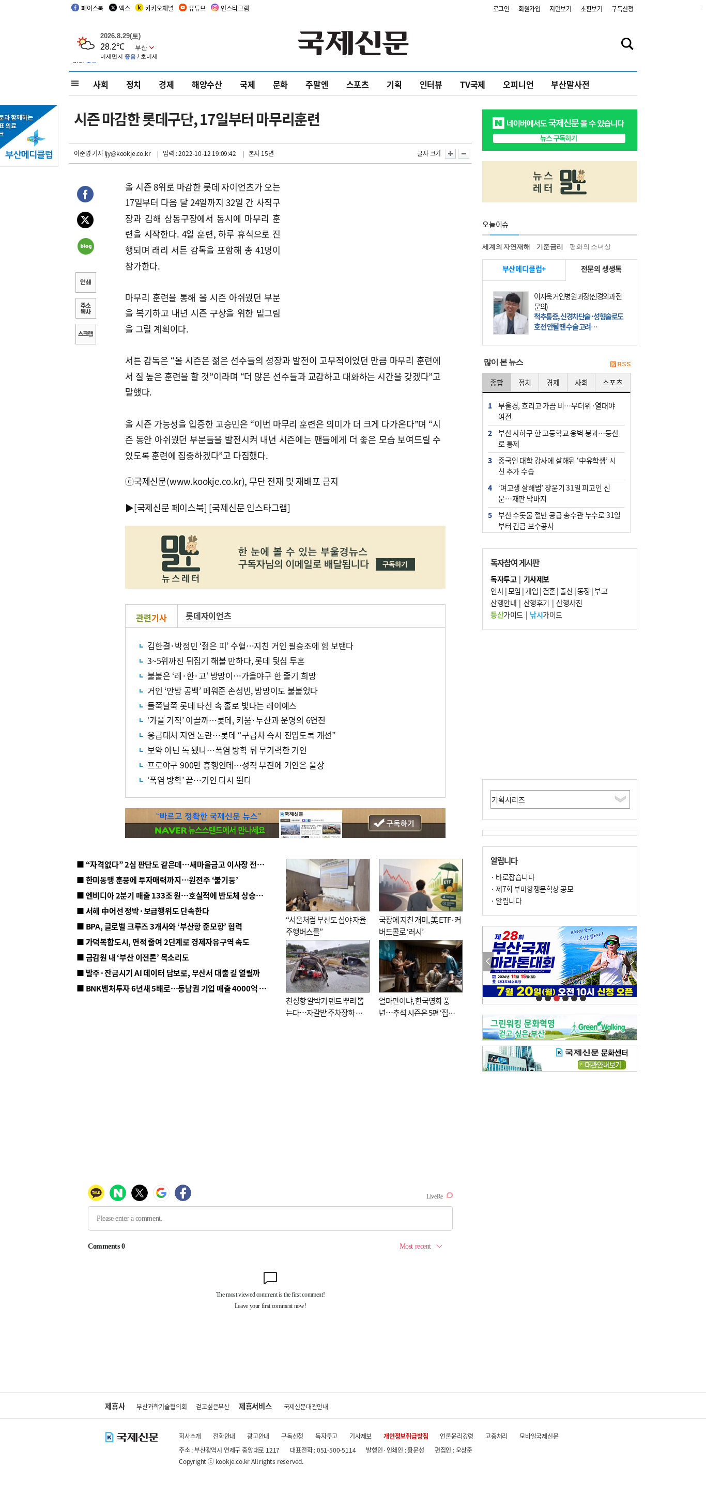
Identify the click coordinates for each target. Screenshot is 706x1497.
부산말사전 (570, 84)
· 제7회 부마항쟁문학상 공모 (531, 889)
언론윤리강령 (456, 1435)
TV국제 (472, 84)
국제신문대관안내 (306, 1406)
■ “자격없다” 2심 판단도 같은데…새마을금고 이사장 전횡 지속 (178, 864)
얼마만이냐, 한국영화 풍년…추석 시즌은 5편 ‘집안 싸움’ (417, 1012)
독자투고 (326, 1435)
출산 (566, 591)
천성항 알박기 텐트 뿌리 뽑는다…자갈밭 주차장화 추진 (325, 1012)
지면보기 (560, 8)
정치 (134, 84)
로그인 (501, 8)
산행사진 (569, 602)
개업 (531, 591)
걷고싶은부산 (212, 1406)
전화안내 (224, 1435)
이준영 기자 (88, 153)
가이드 (506, 614)
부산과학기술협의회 (161, 1406)
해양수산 (207, 84)
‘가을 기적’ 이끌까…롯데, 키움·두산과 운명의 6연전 (236, 720)
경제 (166, 84)
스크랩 (85, 335)
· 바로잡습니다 (512, 877)
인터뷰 (431, 84)
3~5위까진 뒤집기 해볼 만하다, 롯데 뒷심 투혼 (226, 660)
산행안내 (503, 602)
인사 (496, 591)
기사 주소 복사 (85, 309)
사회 (101, 84)
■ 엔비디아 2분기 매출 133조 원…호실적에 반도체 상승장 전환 (177, 895)
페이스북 (92, 8)
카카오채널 (159, 8)
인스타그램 (235, 8)
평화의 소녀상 (590, 246)
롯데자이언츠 (209, 615)
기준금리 (549, 246)
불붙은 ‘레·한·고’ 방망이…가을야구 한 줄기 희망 (231, 675)
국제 (247, 84)
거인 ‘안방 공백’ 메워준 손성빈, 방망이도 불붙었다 (232, 690)
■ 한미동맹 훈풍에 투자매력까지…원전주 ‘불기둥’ (157, 879)
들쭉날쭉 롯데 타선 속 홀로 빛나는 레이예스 (222, 705)
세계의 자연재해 (506, 246)
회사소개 (190, 1435)
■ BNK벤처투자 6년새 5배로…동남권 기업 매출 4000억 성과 (174, 988)
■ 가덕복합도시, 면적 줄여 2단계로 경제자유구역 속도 (163, 941)
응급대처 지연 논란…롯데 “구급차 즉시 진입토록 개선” (241, 735)
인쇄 (85, 283)
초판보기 (591, 8)
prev (488, 961)
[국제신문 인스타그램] (249, 507)
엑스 (124, 8)
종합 (496, 382)
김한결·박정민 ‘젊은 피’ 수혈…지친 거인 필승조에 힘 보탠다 (250, 645)
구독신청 (622, 8)
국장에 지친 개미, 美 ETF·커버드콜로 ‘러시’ (420, 925)
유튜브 (197, 8)
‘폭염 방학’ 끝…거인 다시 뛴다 (199, 780)
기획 (394, 84)
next (631, 961)
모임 (514, 591)
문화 (280, 84)
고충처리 (496, 1435)
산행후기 (536, 602)
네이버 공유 (85, 247)
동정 (583, 591)
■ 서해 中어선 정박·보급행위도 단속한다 (142, 910)
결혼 (549, 591)
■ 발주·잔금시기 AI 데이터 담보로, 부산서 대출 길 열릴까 (168, 972)
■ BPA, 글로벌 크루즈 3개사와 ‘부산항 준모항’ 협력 (159, 926)
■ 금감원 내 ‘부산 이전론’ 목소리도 (132, 957)
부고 (600, 591)
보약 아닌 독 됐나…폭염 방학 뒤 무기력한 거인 (227, 750)
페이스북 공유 (85, 195)
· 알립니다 (505, 900)
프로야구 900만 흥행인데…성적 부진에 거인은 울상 (235, 765)
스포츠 (357, 84)
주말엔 (316, 84)
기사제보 (360, 1435)
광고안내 (258, 1435)
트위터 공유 (85, 221)
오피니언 (518, 84)
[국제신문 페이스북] (170, 507)
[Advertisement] (363, 243)
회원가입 (529, 8)
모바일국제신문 (539, 1435)
